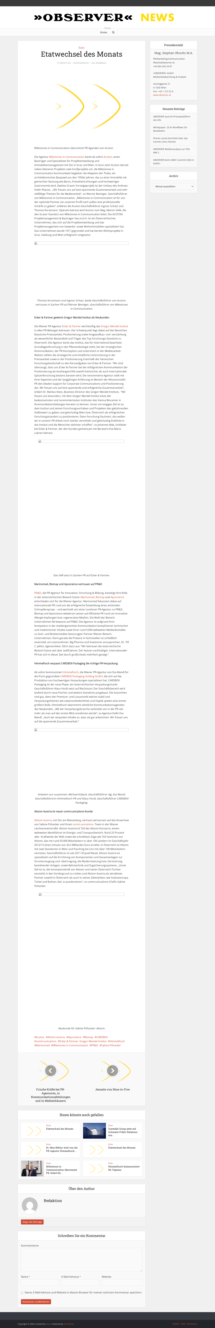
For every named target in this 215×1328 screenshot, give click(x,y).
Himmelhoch (71, 672)
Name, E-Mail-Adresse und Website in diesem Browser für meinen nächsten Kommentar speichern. (83, 1292)
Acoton (108, 157)
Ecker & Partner (72, 326)
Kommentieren (81, 63)
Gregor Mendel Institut (114, 326)
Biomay (100, 597)
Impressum (192, 1323)
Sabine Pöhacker (111, 1045)
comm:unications (83, 824)
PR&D (37, 593)
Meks (48, 1323)
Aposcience (117, 597)
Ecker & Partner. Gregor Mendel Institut (83, 1041)
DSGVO (176, 1323)
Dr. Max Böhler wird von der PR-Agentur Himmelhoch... (62, 1149)
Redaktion (101, 63)
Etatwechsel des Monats (59, 1128)
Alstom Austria (43, 820)
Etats (82, 47)
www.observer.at (162, 94)
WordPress (68, 1323)
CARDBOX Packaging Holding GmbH (81, 676)
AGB (183, 1323)
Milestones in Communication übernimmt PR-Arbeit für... (61, 1169)
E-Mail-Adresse (71, 1276)
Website (106, 1276)
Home (103, 32)
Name (25, 1276)
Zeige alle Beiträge (32, 1221)
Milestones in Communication (67, 157)
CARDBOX (102, 1037)
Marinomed (87, 597)
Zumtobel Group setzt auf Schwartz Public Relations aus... (122, 1132)
